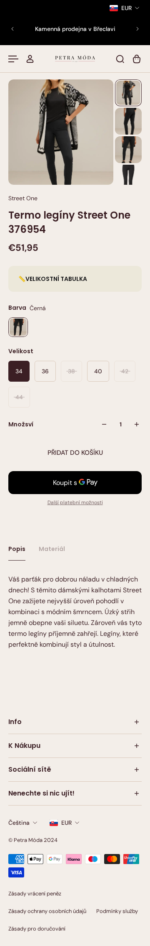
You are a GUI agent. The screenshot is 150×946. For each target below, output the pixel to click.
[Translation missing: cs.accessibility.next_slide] (137, 29)
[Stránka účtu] (30, 59)
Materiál (52, 549)
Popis (16, 549)
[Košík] (136, 59)
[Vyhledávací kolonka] (120, 59)
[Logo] (75, 58)
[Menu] (13, 59)
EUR (66, 822)
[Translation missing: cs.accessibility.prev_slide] (12, 29)
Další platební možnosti (75, 502)
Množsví (20, 424)
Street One (23, 198)
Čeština (19, 822)
